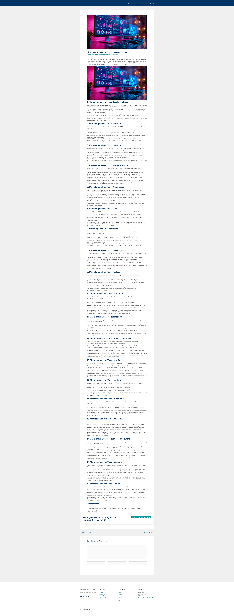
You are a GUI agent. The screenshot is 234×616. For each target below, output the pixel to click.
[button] (141, 517)
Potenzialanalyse (103, 597)
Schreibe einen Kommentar (94, 54)
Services (116, 3)
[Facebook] (91, 596)
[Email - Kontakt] (81, 596)
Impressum (121, 597)
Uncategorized (105, 54)
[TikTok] (88, 596)
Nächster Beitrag (148, 532)
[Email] (150, 3)
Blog (128, 3)
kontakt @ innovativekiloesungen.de (145, 597)
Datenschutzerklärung (123, 595)
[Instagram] (86, 596)
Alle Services (102, 594)
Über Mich (109, 3)
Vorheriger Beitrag (86, 532)
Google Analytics (142, 507)
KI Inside (101, 592)
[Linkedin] (153, 3)
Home (102, 3)
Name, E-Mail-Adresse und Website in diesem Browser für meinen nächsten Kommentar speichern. (113, 567)
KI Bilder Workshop (104, 595)
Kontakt (122, 3)
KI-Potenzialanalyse (135, 3)
